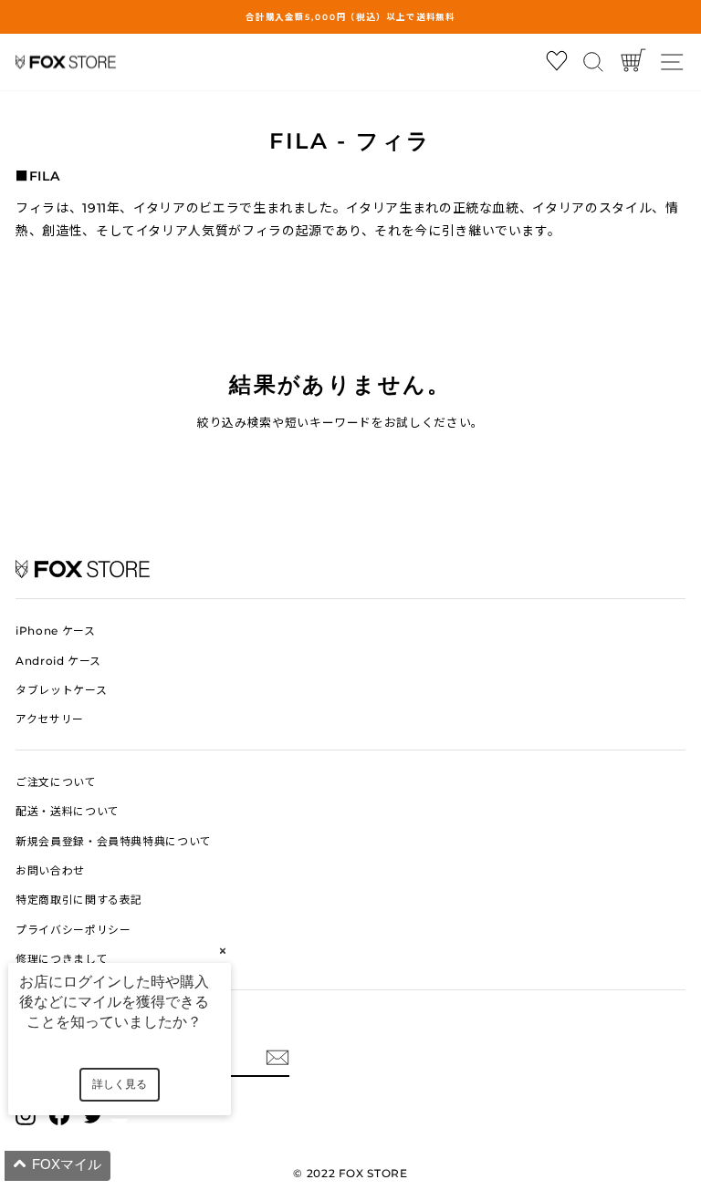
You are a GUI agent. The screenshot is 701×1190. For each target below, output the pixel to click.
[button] (141, 1166)
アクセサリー (50, 719)
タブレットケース (61, 690)
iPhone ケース (55, 630)
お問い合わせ (50, 870)
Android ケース (58, 660)
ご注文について (56, 782)
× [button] (222, 950)
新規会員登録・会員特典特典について (114, 841)
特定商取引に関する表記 (79, 899)
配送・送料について (68, 811)
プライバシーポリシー (73, 929)
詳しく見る (119, 1084)
